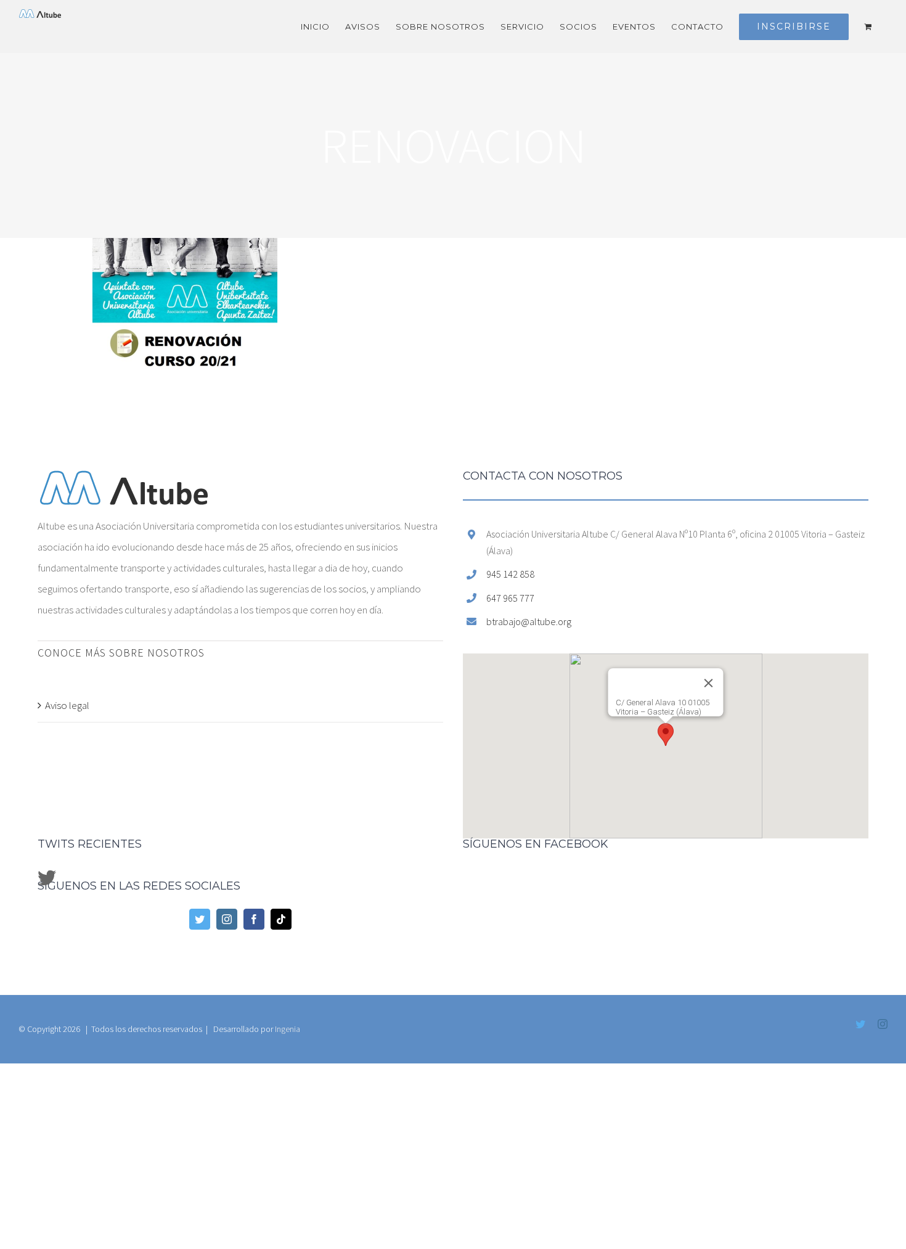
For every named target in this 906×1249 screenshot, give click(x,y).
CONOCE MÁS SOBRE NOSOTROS (121, 652)
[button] (666, 734)
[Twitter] (199, 919)
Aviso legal (67, 705)
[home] (124, 481)
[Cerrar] (745, 692)
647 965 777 (510, 598)
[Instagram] (226, 919)
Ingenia (287, 1028)
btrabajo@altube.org (528, 621)
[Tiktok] (281, 919)
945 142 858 (510, 574)
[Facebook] (253, 919)
